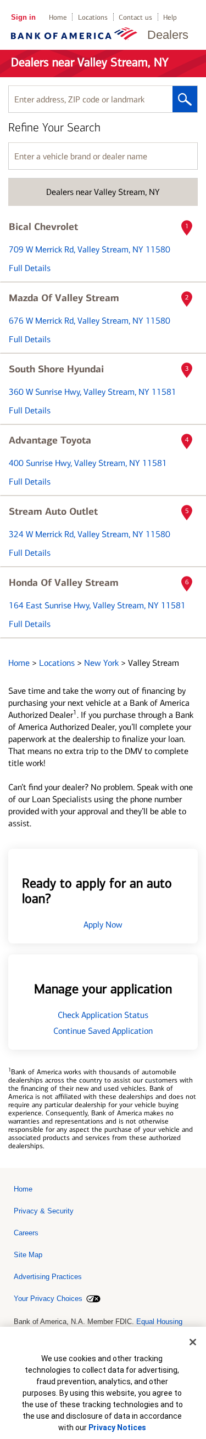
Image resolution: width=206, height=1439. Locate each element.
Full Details (30, 268)
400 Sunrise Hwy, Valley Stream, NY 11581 (88, 463)
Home (58, 17)
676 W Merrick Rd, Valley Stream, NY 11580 (89, 320)
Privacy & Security (44, 1211)
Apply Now (103, 924)
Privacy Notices (117, 1427)
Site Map (28, 1255)
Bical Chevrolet (43, 227)
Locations (93, 17)
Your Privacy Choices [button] (48, 1298)
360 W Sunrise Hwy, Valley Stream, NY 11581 (92, 392)
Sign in (23, 17)
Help (170, 17)
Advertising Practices (48, 1277)
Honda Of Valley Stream (64, 583)
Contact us (135, 17)
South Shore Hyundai (56, 369)
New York (102, 663)
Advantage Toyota (50, 440)
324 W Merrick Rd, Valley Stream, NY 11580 (89, 534)
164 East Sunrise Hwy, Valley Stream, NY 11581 (97, 605)
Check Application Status (103, 1015)
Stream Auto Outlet (53, 511)
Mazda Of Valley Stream (64, 298)
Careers (26, 1233)
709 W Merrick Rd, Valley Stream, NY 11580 (89, 249)
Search (184, 99)
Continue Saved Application (103, 1031)
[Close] (193, 1342)
